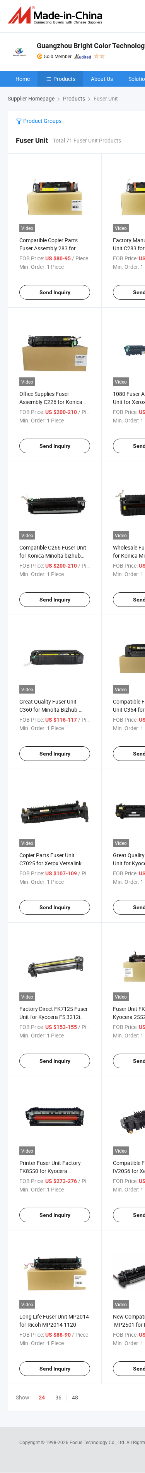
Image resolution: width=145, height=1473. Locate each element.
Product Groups (41, 120)
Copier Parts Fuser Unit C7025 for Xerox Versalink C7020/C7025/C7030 (50, 863)
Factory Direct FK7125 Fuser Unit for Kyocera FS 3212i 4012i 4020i (53, 1017)
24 (42, 1397)
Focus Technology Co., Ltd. (98, 1442)
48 (75, 1397)
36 (58, 1397)
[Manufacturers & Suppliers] (56, 15)
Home (22, 78)
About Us (102, 78)
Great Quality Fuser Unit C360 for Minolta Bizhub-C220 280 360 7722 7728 (49, 709)
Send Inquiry (54, 292)
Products (64, 78)
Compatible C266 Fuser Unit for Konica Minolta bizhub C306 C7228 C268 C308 (52, 555)
